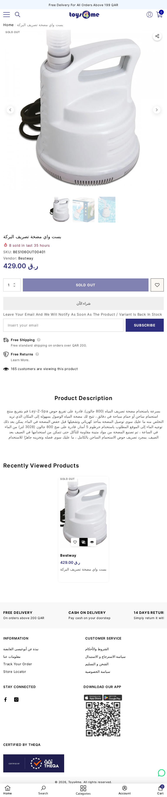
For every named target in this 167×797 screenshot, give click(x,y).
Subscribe (144, 325)
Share (157, 36)
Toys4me (75, 782)
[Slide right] (156, 110)
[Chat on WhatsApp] (161, 771)
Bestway (25, 258)
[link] (7, 790)
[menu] (6, 14)
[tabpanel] (83, 529)
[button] (17, 14)
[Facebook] (5, 699)
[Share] (157, 36)
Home (8, 25)
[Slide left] (10, 110)
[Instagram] (16, 699)
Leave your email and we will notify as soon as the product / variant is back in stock (82, 314)
